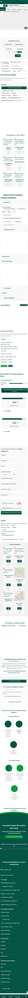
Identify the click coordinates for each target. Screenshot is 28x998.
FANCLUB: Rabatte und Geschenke (9, 904)
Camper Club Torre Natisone (8, 576)
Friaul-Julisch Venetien (12, 348)
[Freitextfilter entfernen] (21, 2)
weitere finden (19, 731)
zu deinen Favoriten (5, 982)
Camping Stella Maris (19, 580)
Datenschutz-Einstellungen (7, 875)
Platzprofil (6, 202)
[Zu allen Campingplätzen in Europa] (14, 855)
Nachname (3, 460)
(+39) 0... (8, 93)
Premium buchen (6, 919)
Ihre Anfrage (4, 495)
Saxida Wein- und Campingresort (19, 180)
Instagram (3, 945)
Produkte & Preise (5, 916)
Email (2, 466)
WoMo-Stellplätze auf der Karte (8, 883)
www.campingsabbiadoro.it (14, 97)
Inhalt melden (22, 625)
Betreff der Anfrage (6, 489)
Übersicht (3, 9)
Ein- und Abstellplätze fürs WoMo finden (10, 890)
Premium (25, 136)
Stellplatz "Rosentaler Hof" (19, 148)
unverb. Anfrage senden (14, 87)
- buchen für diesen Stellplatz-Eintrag (14, 797)
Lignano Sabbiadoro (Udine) (10, 346)
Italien (5, 351)
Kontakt (10, 365)
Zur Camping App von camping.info (9, 901)
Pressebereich (4, 956)
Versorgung (6, 288)
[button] (14, 20)
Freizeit (4, 293)
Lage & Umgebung (9, 298)
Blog (2, 952)
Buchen (25, 9)
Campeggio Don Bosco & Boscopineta (8, 164)
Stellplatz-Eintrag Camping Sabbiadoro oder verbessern (9, 777)
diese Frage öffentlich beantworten (12, 696)
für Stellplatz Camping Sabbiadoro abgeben (8, 733)
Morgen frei (19, 44)
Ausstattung (5, 256)
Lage (8, 9)
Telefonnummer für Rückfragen (8, 483)
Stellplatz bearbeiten (5, 934)
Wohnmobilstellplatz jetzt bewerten (15, 390)
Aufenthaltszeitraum (6, 471)
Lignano (11, 356)
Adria (7, 356)
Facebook (3, 941)
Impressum (3, 964)
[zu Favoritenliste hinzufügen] (2, 12)
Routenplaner (24, 305)
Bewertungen (19, 9)
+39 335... (9, 95)
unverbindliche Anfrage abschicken (11, 512)
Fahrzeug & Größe (9, 229)
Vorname (3, 455)
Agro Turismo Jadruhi (19, 604)
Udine (14, 356)
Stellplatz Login (6, 988)
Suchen (18, 55)
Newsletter (3, 949)
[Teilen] (23, 996)
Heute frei (9, 44)
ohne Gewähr (11, 625)
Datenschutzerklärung (7, 508)
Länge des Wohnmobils (6, 478)
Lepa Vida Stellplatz (8, 148)
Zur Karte (4, 529)
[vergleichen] (2, 15)
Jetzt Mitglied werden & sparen (14, 837)
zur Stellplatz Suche (1, 6)
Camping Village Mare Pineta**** (8, 180)
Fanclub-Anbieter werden (6, 926)
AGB (2, 967)
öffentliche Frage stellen (14, 681)
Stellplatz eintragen (5, 974)
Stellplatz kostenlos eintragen (8, 893)
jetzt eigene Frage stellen (14, 701)
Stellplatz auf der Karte (8, 90)
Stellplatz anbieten (5, 912)
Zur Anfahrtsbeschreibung (8, 531)
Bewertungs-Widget (5, 930)
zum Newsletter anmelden (7, 897)
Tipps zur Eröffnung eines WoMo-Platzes (10, 923)
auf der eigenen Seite (20, 776)
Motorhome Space (19, 162)
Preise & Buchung (7, 261)
